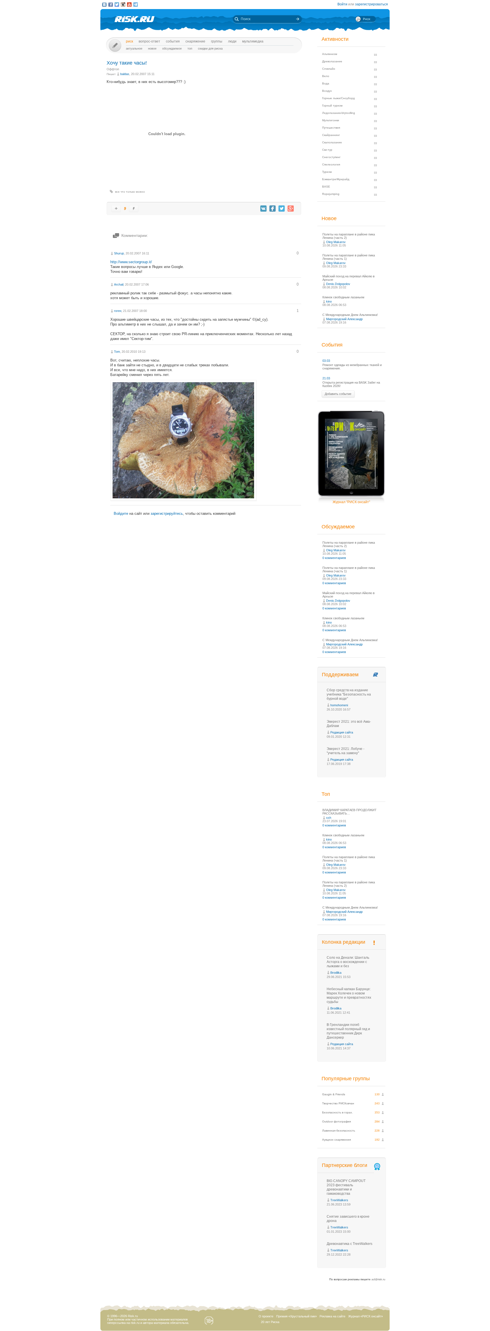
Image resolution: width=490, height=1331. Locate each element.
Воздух (327, 90)
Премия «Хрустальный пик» (296, 1316)
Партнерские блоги (344, 1165)
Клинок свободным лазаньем (343, 297)
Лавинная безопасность (338, 1130)
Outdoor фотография (336, 1121)
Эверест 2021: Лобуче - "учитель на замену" (345, 751)
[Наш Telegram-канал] (135, 4)
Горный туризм (332, 105)
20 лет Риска (270, 1322)
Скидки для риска (210, 48)
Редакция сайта (341, 732)
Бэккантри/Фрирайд (335, 179)
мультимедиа (252, 41)
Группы (216, 41)
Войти (342, 4)
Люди (232, 41)
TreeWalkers (339, 1200)
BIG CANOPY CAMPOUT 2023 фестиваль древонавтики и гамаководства (346, 1187)
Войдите (121, 513)
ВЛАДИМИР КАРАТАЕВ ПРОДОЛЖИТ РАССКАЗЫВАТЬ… (349, 811)
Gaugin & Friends (333, 1094)
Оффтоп (113, 69)
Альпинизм (329, 54)
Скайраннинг (331, 135)
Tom (117, 351)
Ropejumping (330, 193)
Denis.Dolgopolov (338, 284)
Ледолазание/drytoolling (338, 112)
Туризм (327, 171)
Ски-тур (327, 149)
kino (329, 301)
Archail (118, 284)
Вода (325, 83)
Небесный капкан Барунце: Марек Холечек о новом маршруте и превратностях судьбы (349, 995)
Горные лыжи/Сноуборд (338, 98)
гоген (117, 310)
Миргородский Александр (344, 319)
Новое (152, 48)
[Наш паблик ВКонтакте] (104, 4)
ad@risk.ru (378, 1279)
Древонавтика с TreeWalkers (349, 1244)
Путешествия (331, 127)
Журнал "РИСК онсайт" (351, 502)
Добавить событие (338, 394)
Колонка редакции (343, 942)
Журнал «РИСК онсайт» (365, 1316)
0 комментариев (334, 558)
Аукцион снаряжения (336, 1139)
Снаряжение (195, 41)
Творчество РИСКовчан (338, 1103)
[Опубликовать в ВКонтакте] (263, 208)
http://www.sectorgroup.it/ (131, 262)
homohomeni (339, 705)
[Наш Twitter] (117, 4)
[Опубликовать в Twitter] (281, 208)
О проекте (266, 1316)
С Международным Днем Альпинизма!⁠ (350, 314)
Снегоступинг (331, 157)
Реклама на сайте (332, 1316)
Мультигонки (330, 120)
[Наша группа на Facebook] (110, 4)
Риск (129, 41)
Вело (325, 76)
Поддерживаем (340, 674)
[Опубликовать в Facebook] (272, 208)
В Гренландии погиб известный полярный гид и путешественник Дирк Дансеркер (348, 1031)
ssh (328, 817)
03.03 (326, 360)
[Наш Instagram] (123, 4)
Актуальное (134, 48)
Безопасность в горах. (337, 1112)
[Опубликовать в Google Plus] (291, 208)
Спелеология (331, 164)
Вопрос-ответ (149, 41)
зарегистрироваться (371, 4)
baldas (124, 74)
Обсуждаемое (172, 48)
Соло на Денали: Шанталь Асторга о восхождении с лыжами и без (348, 962)
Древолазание (332, 61)
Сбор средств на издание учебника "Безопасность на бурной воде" (349, 694)
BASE (326, 186)
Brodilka (335, 972)
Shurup (119, 253)
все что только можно (130, 191)
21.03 (326, 378)
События (173, 41)
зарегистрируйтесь (167, 513)
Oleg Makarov (336, 242)
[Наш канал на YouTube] (129, 4)
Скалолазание (332, 142)
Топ (189, 48)
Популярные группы (346, 1078)
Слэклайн (328, 68)
